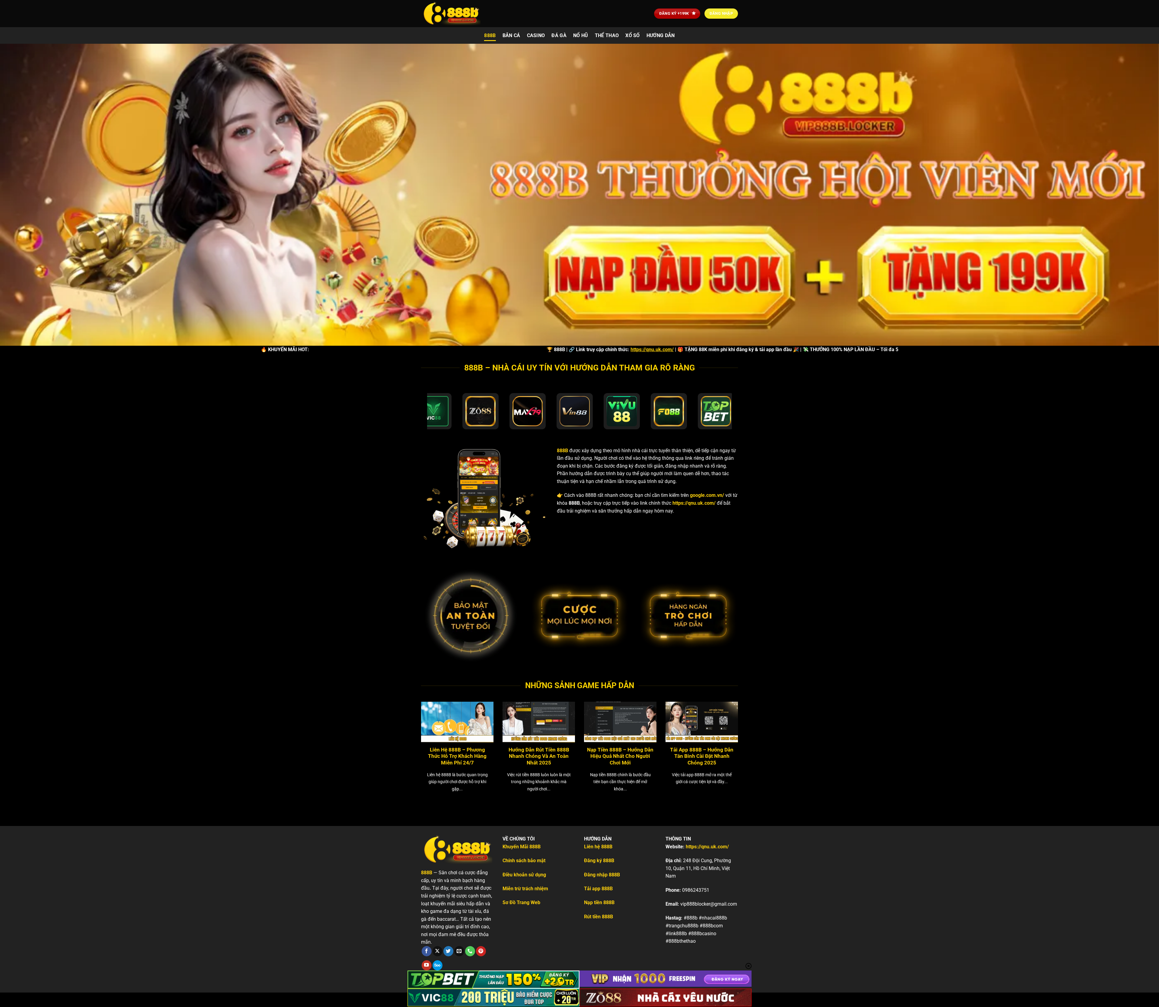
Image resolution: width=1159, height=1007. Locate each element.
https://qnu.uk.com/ (546, 349)
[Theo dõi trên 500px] (437, 965)
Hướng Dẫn (661, 35)
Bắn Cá (511, 35)
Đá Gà (559, 35)
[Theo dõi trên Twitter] (448, 951)
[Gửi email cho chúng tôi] (459, 951)
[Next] (748, 738)
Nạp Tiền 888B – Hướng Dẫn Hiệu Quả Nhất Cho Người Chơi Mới (620, 756)
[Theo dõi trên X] (437, 951)
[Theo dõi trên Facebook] (427, 951)
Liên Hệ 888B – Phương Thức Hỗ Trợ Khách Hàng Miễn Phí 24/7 (457, 756)
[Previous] (410, 738)
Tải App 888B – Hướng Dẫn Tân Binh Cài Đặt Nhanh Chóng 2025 (701, 756)
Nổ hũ (580, 35)
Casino (536, 35)
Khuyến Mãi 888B (522, 847)
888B (490, 35)
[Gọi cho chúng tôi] (470, 951)
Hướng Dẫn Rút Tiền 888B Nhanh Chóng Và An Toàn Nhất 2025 (539, 756)
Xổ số (632, 35)
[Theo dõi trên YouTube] (427, 965)
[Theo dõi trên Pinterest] (481, 951)
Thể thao (607, 35)
